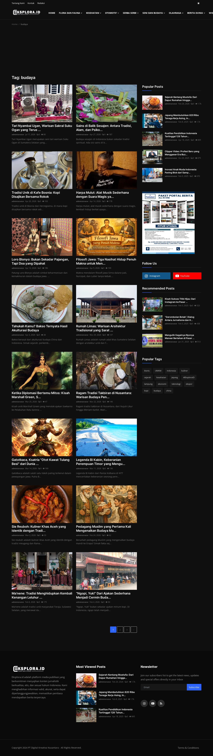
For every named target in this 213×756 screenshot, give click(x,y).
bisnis (147, 370)
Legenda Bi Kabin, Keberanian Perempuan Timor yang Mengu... (100, 462)
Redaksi (41, 3)
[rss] (161, 703)
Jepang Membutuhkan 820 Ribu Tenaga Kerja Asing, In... (182, 117)
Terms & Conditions (188, 747)
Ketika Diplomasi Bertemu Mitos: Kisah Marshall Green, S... (41, 395)
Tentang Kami (18, 3)
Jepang (175, 377)
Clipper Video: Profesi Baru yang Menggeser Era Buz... (182, 153)
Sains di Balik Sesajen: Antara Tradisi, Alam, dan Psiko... (104, 128)
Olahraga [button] (175, 12)
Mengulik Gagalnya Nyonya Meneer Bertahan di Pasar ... (179, 336)
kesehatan (161, 377)
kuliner (184, 370)
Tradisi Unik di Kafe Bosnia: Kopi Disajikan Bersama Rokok (36, 195)
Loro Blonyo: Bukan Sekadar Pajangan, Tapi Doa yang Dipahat (40, 261)
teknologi (176, 384)
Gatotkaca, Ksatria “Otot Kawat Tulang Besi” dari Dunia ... (41, 462)
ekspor (189, 384)
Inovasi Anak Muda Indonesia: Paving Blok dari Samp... (181, 171)
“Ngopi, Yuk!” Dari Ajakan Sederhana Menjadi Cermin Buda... (103, 595)
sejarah (147, 377)
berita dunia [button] (195, 12)
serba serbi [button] (129, 12)
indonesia (171, 370)
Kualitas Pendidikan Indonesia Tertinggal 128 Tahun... (181, 135)
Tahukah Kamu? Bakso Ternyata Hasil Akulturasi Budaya (39, 328)
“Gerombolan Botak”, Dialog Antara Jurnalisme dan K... (179, 318)
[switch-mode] (198, 3)
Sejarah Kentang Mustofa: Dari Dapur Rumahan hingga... (181, 98)
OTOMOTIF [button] (111, 12)
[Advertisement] (106, 52)
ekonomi (162, 384)
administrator (18, 134)
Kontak (31, 3)
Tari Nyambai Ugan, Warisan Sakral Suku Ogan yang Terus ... (42, 128)
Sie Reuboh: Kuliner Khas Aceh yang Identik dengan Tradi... (39, 529)
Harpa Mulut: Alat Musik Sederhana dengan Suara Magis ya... (102, 195)
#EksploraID (188, 377)
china (168, 390)
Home (51, 12)
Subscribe (194, 687)
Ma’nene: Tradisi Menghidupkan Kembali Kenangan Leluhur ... (42, 595)
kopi (146, 390)
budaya (157, 390)
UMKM (158, 370)
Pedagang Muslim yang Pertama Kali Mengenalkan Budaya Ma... (103, 529)
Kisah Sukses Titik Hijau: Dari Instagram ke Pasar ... (180, 300)
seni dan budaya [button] (153, 12)
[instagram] (144, 703)
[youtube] (152, 703)
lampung (148, 384)
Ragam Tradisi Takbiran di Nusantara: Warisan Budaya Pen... (104, 395)
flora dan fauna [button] (69, 12)
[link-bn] (168, 222)
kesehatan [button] (92, 12)
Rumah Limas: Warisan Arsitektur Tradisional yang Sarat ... (101, 328)
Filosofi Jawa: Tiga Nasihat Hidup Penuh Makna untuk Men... (106, 261)
